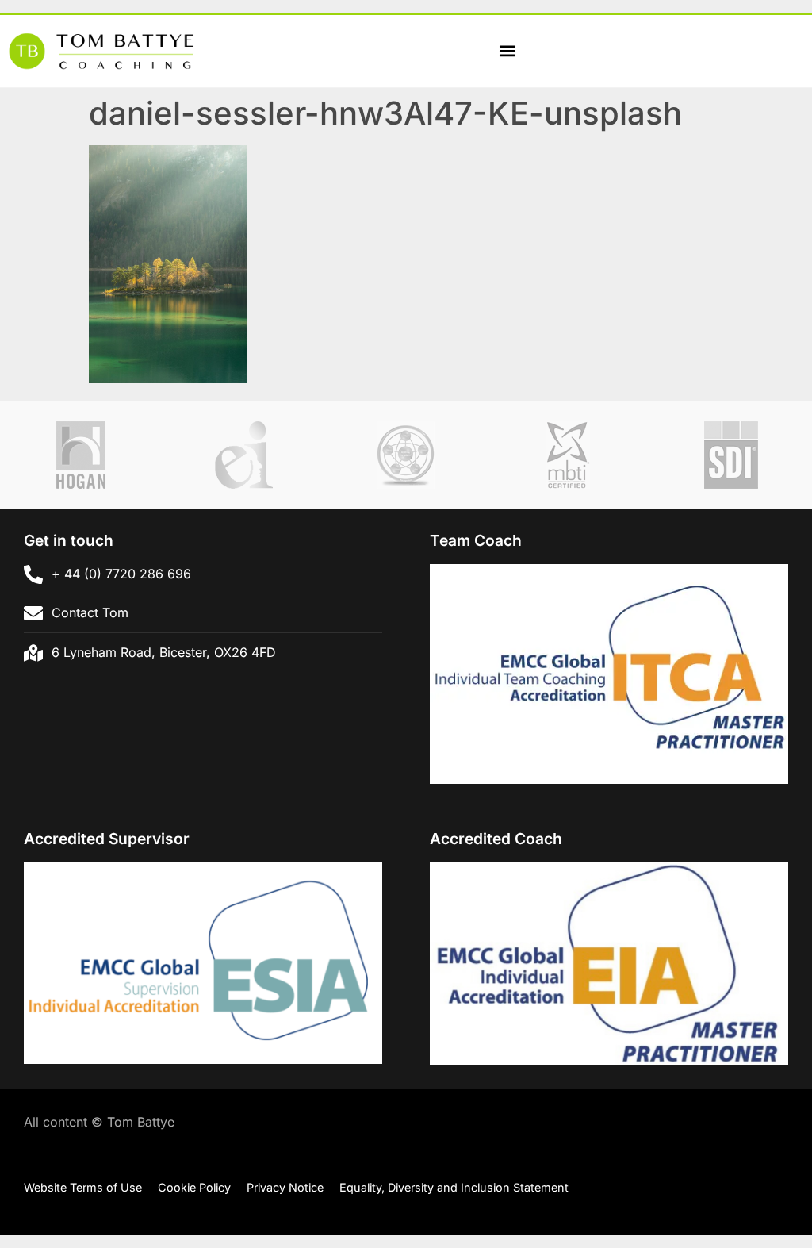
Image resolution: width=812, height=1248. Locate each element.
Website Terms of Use (83, 1187)
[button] (507, 51)
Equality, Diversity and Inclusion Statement (454, 1187)
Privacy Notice (285, 1187)
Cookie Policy (194, 1187)
